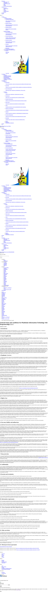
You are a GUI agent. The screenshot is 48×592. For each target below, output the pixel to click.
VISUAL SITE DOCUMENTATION (9, 49)
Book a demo (2, 126)
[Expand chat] (1, 583)
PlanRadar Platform (8, 18)
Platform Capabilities (7, 31)
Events (5, 5)
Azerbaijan (5, 263)
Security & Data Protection (8, 6)
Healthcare (7, 233)
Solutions (5, 17)
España (5, 270)
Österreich (3, 306)
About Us (5, 7)
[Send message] (9, 585)
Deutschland (5, 269)
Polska (5, 277)
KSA (2, 316)
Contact (3, 12)
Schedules (11, 45)
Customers (3, 185)
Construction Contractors (7, 75)
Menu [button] (10, 126)
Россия (5, 276)
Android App (4, 573)
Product (3, 16)
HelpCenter (5, 2)
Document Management (11, 37)
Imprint (3, 567)
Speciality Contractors (7, 78)
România (5, 278)
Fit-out (7, 121)
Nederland (5, 274)
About (3, 243)
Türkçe (5, 284)
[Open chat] (1, 586)
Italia (4, 272)
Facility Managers (6, 77)
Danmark (5, 268)
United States (4, 292)
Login (3, 13)
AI (2, 124)
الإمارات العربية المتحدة (7, 289)
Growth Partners (6, 11)
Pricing (3, 123)
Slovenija (5, 281)
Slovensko (3, 311)
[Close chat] (3, 583)
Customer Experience (7, 3)
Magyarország (6, 273)
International (4, 290)
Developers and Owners (7, 76)
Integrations (7, 48)
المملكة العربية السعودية (7, 287)
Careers (5, 10)
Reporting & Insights (10, 41)
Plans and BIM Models (11, 33)
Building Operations (12, 24)
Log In (8, 126)
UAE (4, 288)
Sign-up (5, 126)
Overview (5, 186)
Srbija (4, 280)
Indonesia (5, 264)
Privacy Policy (4, 566)
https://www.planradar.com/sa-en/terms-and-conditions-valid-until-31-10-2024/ (28, 549)
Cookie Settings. (18, 589)
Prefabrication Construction (10, 234)
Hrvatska (5, 271)
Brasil (4, 260)
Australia (5, 262)
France (3, 301)
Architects (5, 191)
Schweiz (5, 279)
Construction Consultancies (8, 79)
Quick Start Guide (6, 238)
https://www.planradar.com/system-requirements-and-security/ (9, 442)
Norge (5, 275)
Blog (4, 4)
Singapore (5, 265)
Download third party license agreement (6, 546)
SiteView (7, 62)
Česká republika (6, 267)
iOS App (3, 572)
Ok (0, 591)
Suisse (5, 282)
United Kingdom (6, 285)
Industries (3, 80)
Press (4, 9)
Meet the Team (6, 8)
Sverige (5, 283)
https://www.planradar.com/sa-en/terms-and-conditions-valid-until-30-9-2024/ (27, 548)
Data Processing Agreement (6, 569)
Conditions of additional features (6, 568)
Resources (3, 1)
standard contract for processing (43, 457)
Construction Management (10, 20)
